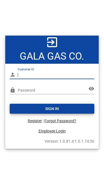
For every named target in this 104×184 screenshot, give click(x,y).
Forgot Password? (60, 121)
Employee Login (52, 131)
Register (35, 121)
